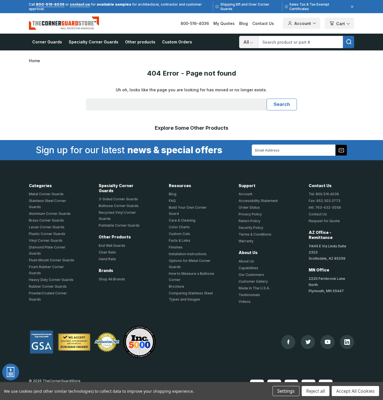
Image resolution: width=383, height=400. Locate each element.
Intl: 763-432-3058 (325, 207)
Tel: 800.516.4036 (324, 194)
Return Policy (249, 221)
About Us (246, 261)
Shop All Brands (112, 279)
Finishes (176, 247)
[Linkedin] (347, 342)
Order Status (249, 207)
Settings (286, 391)
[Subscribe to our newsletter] (341, 150)
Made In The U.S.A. (254, 288)
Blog (243, 23)
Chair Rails (107, 252)
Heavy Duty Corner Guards (51, 280)
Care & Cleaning (182, 220)
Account (302, 23)
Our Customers (251, 275)
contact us (80, 4)
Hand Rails (107, 259)
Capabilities (248, 268)
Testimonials (249, 295)
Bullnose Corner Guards (119, 206)
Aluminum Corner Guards (50, 213)
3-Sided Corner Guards (118, 199)
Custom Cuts (179, 234)
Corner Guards (47, 41)
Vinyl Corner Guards (46, 240)
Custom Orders (177, 41)
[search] (348, 42)
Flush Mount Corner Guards (51, 260)
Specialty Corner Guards (93, 41)
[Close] (351, 7)
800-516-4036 (50, 4)
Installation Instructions (188, 254)
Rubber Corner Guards (48, 286)
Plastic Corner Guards (47, 234)
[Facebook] (288, 342)
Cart (340, 23)
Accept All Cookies (355, 391)
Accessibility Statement (258, 201)
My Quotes (224, 23)
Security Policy (251, 227)
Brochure (176, 286)
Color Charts (179, 227)
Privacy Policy (250, 214)
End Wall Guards (112, 245)
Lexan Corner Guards (46, 227)
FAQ (172, 201)
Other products (140, 41)
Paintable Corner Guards (119, 225)
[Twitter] (308, 342)
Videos (245, 301)
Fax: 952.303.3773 (324, 201)
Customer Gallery (253, 281)
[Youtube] (327, 342)
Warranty (246, 241)
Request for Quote (324, 221)
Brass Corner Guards (46, 220)
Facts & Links (179, 240)
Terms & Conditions (255, 234)
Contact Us (263, 23)
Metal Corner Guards (46, 194)
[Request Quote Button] (10, 372)
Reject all (315, 391)
